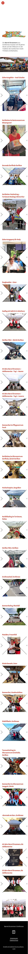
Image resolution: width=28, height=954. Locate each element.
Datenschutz (14, 940)
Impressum (14, 938)
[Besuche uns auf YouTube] (13, 932)
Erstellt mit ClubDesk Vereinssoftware (13, 947)
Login (13, 949)
